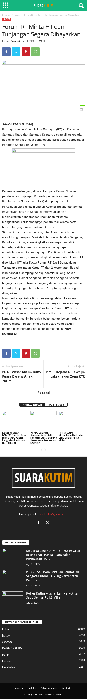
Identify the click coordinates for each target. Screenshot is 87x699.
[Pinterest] (26, 51)
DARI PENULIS (56, 404)
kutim (17, 14)
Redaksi (15, 41)
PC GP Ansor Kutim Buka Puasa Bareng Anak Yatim (21, 376)
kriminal (7, 661)
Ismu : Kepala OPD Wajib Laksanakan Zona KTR (65, 374)
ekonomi (7, 642)
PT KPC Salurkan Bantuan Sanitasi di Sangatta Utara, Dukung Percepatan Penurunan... (52, 576)
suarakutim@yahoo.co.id (53, 514)
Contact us (67, 687)
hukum (6, 635)
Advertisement (49, 687)
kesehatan (8, 667)
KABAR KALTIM (12, 648)
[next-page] (46, 450)
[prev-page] (41, 450)
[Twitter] (16, 51)
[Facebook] (6, 51)
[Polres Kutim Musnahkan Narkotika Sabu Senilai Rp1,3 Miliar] (72, 421)
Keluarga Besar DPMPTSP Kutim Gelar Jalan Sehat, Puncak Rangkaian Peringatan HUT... (53, 555)
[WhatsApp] (35, 51)
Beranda (6, 14)
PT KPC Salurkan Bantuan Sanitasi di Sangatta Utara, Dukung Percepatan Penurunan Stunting (43, 437)
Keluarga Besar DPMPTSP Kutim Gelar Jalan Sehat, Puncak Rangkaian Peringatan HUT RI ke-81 (14, 437)
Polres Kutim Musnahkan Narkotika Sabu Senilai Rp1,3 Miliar (71, 436)
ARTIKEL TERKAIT (32, 404)
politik (5, 654)
